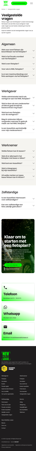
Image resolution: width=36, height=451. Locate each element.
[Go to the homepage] (6, 356)
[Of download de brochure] (11, 269)
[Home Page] (5, 3)
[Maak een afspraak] (13, 265)
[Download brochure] (19, 3)
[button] (31, 3)
